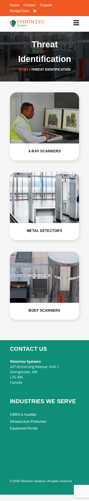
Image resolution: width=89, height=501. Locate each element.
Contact (29, 5)
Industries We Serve (43, 401)
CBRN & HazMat (23, 414)
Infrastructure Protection (28, 421)
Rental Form (19, 11)
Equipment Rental (24, 428)
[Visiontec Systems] (76, 23)
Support (46, 5)
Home (14, 5)
